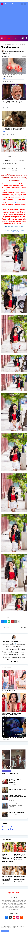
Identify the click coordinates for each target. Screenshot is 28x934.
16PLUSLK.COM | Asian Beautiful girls (14, 642)
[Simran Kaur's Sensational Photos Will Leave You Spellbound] (5, 781)
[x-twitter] (10, 917)
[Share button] (18, 621)
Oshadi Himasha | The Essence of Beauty (13, 737)
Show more (23, 668)
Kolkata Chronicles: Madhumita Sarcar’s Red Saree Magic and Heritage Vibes (20, 855)
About (12, 923)
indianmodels (5, 829)
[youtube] (15, 661)
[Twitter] (5, 621)
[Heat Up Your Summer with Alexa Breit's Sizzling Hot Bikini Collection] (5, 806)
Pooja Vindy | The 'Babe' (8, 690)
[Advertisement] (14, 21)
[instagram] (18, 661)
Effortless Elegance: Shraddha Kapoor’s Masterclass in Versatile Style (8, 878)
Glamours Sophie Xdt (10, 773)
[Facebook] (2, 621)
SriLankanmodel (9, 44)
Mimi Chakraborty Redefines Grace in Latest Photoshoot (20, 878)
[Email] (15, 621)
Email (20, 202)
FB (16, 202)
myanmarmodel (15, 829)
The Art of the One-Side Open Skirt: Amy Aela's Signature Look (17, 788)
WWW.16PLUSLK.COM (14, 231)
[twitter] (11, 661)
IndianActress (5, 826)
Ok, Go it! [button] (5, 931)
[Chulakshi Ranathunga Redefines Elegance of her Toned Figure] (5, 797)
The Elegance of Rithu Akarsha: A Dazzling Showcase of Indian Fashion (13, 714)
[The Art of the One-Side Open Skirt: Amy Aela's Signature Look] (5, 790)
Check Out (11, 928)
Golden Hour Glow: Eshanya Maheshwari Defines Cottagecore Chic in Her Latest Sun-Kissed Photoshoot (8, 857)
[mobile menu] (2, 38)
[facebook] (8, 661)
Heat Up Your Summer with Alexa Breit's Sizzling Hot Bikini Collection (17, 805)
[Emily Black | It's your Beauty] (5, 814)
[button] (22, 4)
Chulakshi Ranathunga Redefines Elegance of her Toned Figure (17, 797)
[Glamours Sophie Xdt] (14, 759)
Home (2, 44)
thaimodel (4, 832)
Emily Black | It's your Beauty (16, 812)
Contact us (19, 923)
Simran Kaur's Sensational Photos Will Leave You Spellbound (16, 781)
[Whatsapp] (9, 621)
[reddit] (21, 917)
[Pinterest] (12, 621)
